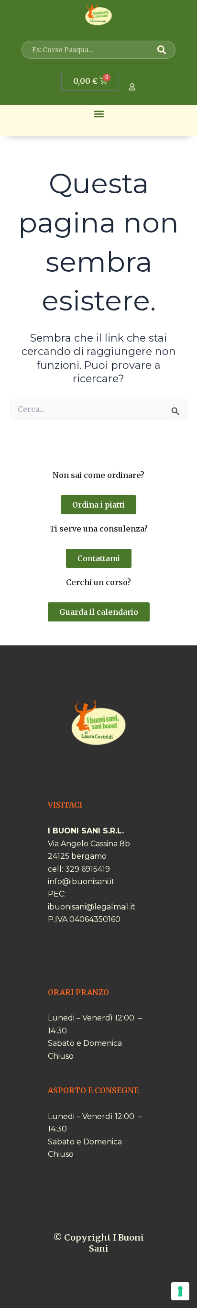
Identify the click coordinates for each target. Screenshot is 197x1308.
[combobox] (90, 49)
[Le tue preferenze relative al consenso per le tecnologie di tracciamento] (180, 1291)
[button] (99, 114)
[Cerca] (165, 49)
